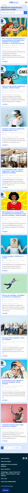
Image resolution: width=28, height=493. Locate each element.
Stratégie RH (15, 47)
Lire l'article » (5, 61)
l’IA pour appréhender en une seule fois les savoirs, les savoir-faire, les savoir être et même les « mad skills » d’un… (13, 140)
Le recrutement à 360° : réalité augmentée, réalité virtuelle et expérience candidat (12, 171)
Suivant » (17, 448)
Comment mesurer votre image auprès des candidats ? (12, 425)
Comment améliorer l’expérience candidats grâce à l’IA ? (13, 129)
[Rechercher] (25, 12)
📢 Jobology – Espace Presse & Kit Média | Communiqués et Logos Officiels (10, 473)
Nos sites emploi (6, 461)
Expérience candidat (18, 45)
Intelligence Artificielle (18, 132)
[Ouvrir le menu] (26, 2)
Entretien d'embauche (19, 342)
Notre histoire (5, 458)
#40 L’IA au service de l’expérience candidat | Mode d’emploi (13, 87)
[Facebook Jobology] (23, 458)
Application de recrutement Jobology (9, 465)
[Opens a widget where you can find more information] (5, 490)
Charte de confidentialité (8, 481)
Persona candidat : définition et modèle (12, 257)
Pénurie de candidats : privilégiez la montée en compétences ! (13, 296)
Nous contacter (5, 469)
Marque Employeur (15, 175)
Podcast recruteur (6, 47)
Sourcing (4, 134)
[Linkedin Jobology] (26, 458)
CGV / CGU (4, 478)
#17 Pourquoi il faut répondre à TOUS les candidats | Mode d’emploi (12, 382)
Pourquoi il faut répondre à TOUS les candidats (13, 338)
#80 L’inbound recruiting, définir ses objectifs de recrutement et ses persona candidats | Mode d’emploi (14, 213)
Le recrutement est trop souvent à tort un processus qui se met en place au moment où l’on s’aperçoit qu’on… (14, 266)
